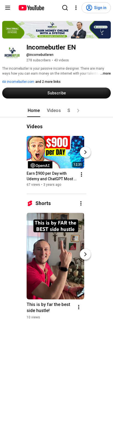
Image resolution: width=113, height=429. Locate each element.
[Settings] (76, 7)
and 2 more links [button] (48, 82)
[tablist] (56, 110)
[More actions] (81, 174)
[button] (78, 110)
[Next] (85, 152)
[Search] (65, 7)
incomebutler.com (20, 82)
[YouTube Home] (31, 7)
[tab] (33, 110)
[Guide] (7, 7)
